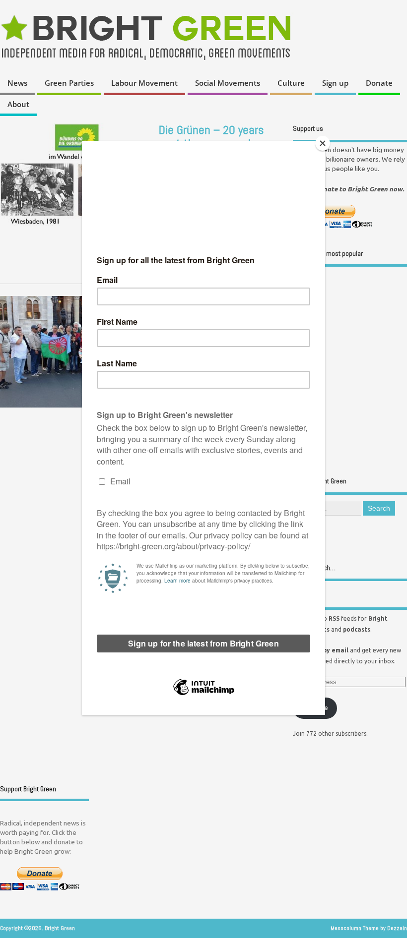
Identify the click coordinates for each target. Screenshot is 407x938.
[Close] (322, 143)
